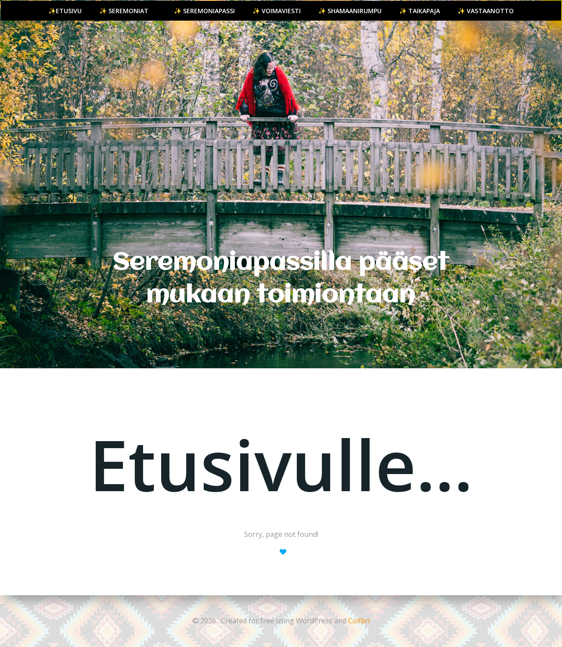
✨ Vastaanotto (486, 11)
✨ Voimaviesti (276, 11)
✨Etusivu (65, 11)
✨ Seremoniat (123, 11)
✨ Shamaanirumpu (350, 11)
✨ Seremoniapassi (204, 11)
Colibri (359, 620)
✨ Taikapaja (419, 11)
